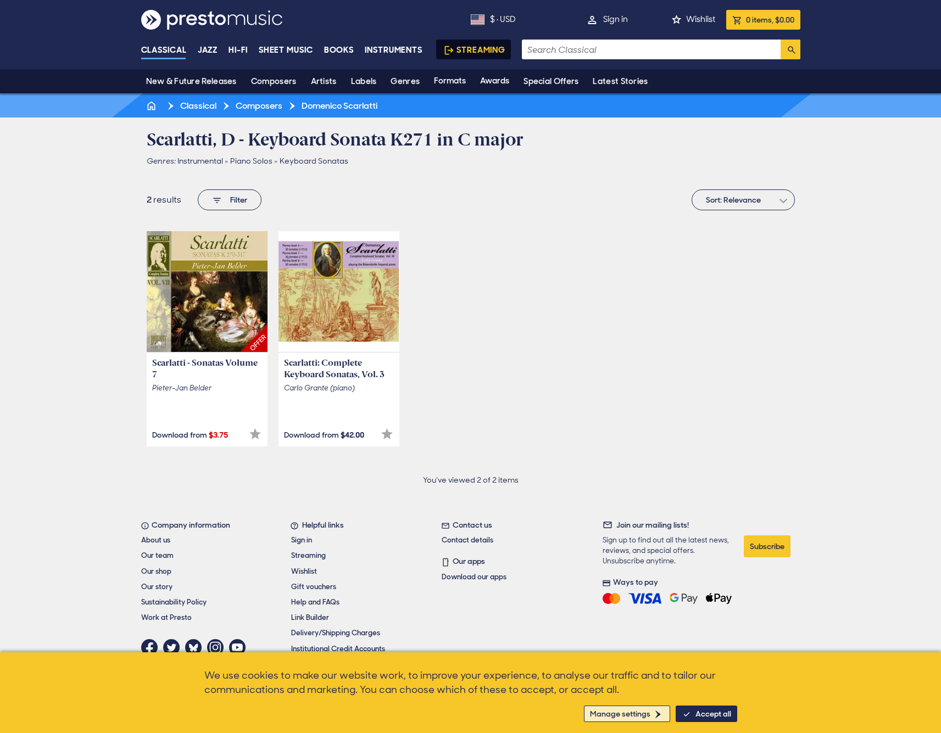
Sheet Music (286, 49)
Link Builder (310, 617)
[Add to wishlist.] (255, 434)
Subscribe (767, 546)
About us (155, 540)
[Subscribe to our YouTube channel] (240, 647)
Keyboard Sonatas (314, 161)
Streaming (480, 49)
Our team (157, 555)
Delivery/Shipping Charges (335, 632)
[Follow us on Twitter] (174, 647)
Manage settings (620, 714)
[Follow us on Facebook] (152, 647)
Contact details (467, 540)
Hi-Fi (238, 49)
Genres (405, 81)
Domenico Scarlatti (338, 105)
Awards (494, 80)
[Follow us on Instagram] (218, 647)
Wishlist (700, 19)
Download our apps (474, 576)
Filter (238, 200)
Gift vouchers (313, 586)
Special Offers (551, 81)
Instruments (393, 49)
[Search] (790, 49)
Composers (274, 81)
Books (339, 49)
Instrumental (200, 161)
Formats (450, 80)
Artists (324, 81)
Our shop (156, 571)
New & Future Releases (191, 81)
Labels (364, 81)
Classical (164, 49)
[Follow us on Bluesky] (196, 647)
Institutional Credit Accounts (338, 648)
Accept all (713, 714)
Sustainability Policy (174, 602)
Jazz (208, 49)
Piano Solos (251, 161)
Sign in (615, 19)
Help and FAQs (315, 602)
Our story (156, 586)
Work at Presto (166, 617)
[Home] (153, 105)
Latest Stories (620, 81)
